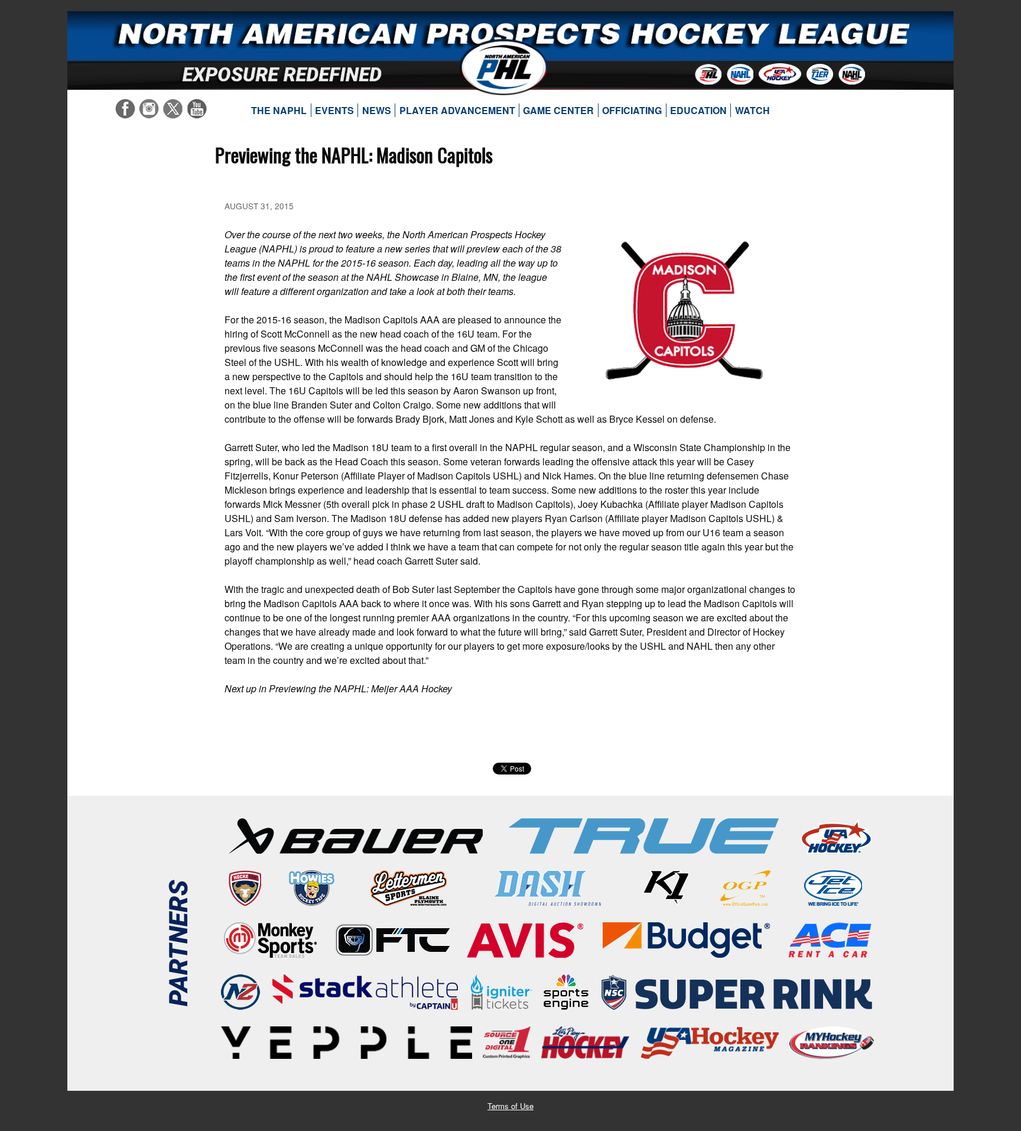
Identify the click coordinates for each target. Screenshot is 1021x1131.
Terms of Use (510, 1105)
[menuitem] (279, 110)
